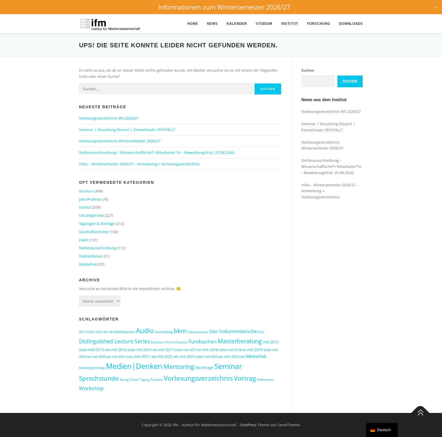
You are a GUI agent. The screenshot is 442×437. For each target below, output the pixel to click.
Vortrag (245, 378)
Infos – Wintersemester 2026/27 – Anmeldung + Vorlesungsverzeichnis (139, 164)
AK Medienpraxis (122, 331)
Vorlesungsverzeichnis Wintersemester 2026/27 (119, 140)
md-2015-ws (99, 349)
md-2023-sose (192, 356)
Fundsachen (203, 341)
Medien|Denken (134, 366)
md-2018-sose (215, 349)
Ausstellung (164, 331)
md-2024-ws (234, 356)
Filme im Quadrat (175, 342)
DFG (261, 332)
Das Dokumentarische (233, 331)
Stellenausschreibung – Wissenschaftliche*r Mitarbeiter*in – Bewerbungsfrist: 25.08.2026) (156, 152)
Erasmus (157, 342)
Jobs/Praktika (90, 199)
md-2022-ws (168, 356)
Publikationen (91, 256)
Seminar (228, 366)
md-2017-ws (192, 349)
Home (192, 24)
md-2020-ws (101, 356)
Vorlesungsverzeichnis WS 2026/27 (108, 118)
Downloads (351, 24)
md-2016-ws (146, 349)
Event (84, 240)
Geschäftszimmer (94, 231)
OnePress (248, 424)
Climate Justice (197, 332)
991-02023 (86, 332)
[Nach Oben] (420, 413)
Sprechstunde (98, 378)
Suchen (307, 70)
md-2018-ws (237, 349)
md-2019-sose (259, 349)
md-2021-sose (122, 356)
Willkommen (265, 379)
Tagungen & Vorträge (97, 223)
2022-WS (101, 332)
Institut (289, 24)
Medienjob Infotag (92, 368)
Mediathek (88, 264)
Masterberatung (240, 341)
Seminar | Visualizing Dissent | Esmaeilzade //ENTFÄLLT (127, 129)
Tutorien (157, 379)
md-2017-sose (170, 349)
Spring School (129, 379)
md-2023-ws (214, 356)
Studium (264, 24)
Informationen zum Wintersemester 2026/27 (224, 7)
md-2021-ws (145, 356)
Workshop (91, 388)
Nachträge (204, 367)
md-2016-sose (123, 349)
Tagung (145, 379)
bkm (180, 330)
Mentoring (178, 366)
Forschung (318, 24)
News (212, 24)
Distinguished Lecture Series (114, 341)
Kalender (237, 24)
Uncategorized (91, 215)
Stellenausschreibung (97, 248)
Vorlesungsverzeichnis (198, 378)
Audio (145, 330)
